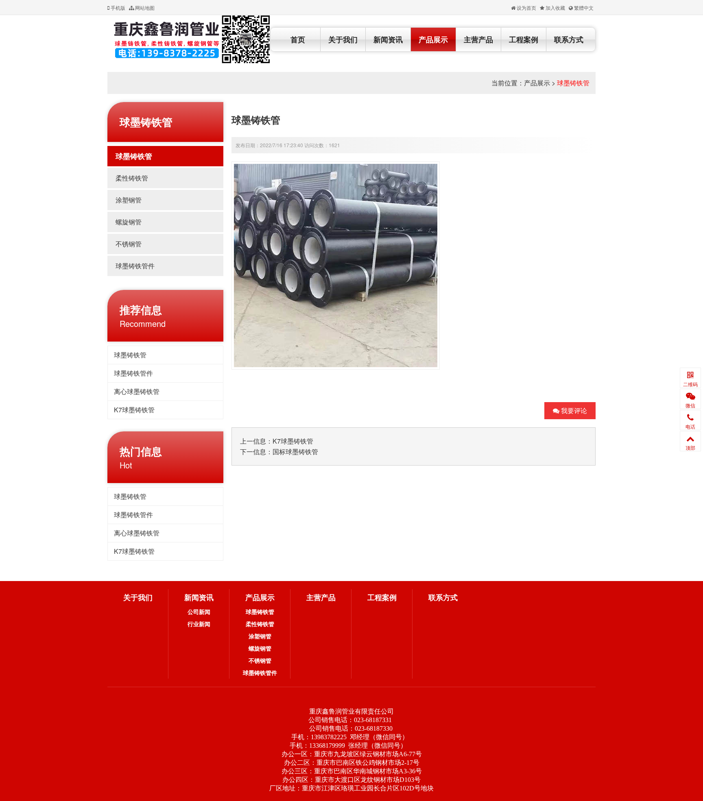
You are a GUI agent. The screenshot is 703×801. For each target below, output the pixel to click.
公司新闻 (199, 611)
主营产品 (478, 39)
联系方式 (568, 39)
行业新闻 (199, 624)
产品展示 (433, 39)
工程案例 (523, 39)
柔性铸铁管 (132, 178)
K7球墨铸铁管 (134, 409)
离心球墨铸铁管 (136, 391)
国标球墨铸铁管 (295, 451)
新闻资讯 (388, 39)
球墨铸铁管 (573, 82)
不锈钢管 (129, 243)
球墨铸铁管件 (135, 265)
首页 (297, 39)
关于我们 (343, 39)
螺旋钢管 (129, 221)
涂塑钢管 (129, 200)
